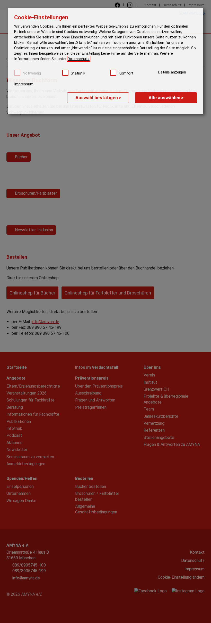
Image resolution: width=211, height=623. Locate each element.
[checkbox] (17, 73)
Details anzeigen (172, 72)
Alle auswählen (165, 97)
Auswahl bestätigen (98, 97)
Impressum (23, 84)
